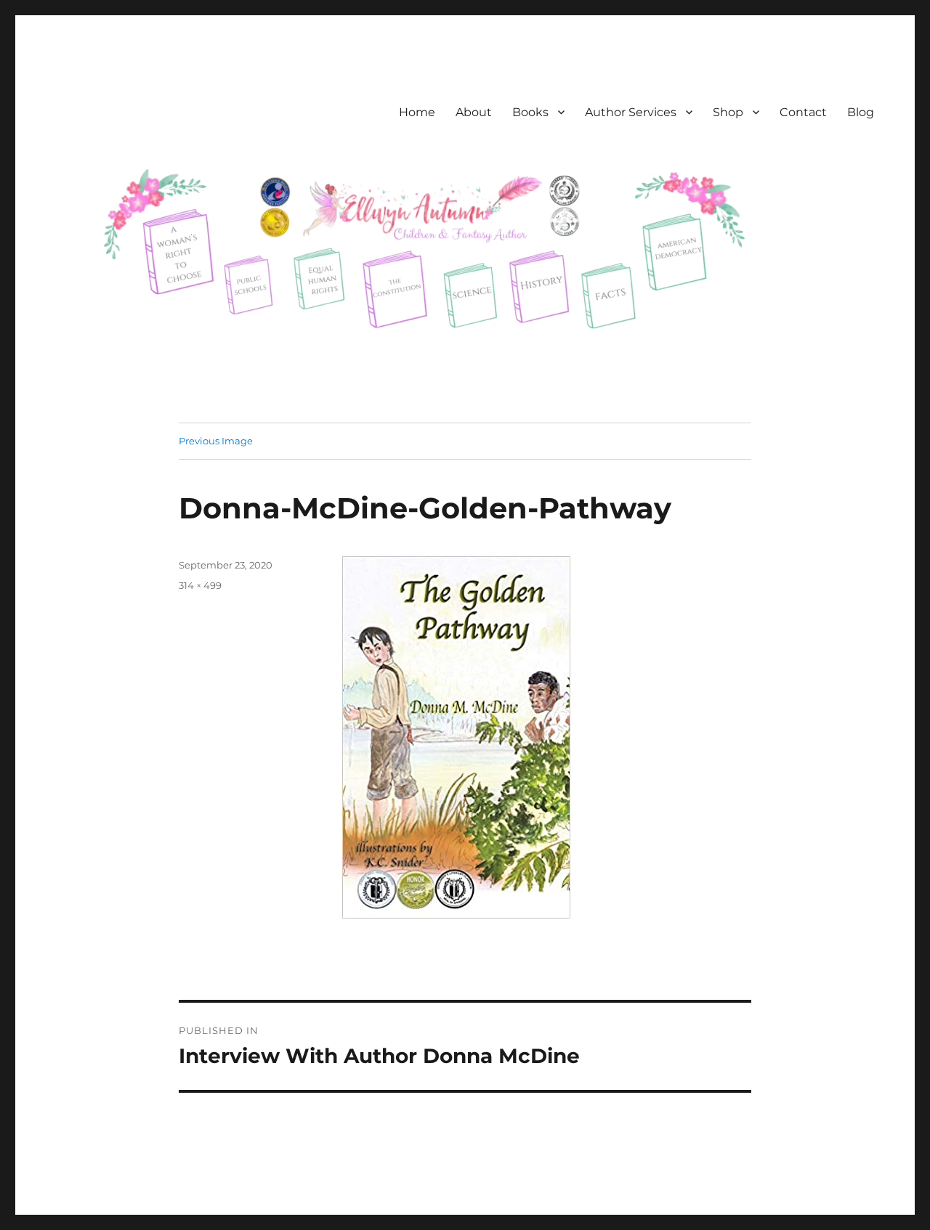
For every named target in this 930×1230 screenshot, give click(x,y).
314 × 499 (200, 585)
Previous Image (216, 441)
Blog (860, 112)
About (474, 112)
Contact (803, 112)
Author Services (630, 112)
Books (530, 112)
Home (417, 112)
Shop (728, 112)
